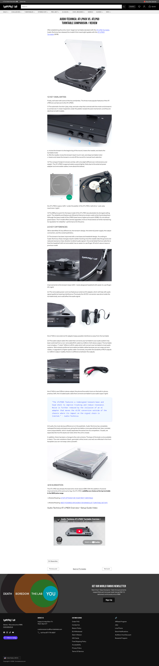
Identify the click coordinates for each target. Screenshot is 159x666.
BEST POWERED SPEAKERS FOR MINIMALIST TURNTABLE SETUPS (84, 503)
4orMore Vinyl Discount (123, 635)
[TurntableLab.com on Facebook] (4, 632)
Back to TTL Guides (79, 569)
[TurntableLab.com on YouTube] (13, 632)
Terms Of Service (78, 651)
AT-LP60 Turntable (102, 30)
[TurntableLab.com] (10, 6)
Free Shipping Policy (79, 641)
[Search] (124, 7)
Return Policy (76, 628)
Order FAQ (75, 621)
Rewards (132, 6)
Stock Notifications (121, 631)
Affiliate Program (121, 621)
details (154, 1)
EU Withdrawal (77, 631)
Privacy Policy (77, 648)
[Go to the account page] (144, 6)
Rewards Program (121, 638)
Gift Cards (75, 638)
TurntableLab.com (20, 661)
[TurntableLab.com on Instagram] (7, 632)
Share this (54, 561)
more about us (8, 627)
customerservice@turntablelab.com (50, 629)
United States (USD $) (12, 658)
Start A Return (77, 635)
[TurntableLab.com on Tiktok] (10, 632)
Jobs (116, 625)
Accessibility (76, 645)
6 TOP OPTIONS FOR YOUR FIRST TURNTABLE (77, 498)
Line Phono (119, 628)
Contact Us (76, 625)
